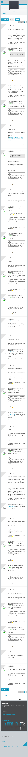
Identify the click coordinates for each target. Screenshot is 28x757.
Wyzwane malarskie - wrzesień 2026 (12, 722)
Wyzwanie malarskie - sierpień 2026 (12, 726)
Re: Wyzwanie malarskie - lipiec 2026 (12, 727)
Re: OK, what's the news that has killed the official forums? (15, 25)
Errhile (10, 50)
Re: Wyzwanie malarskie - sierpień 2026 (13, 723)
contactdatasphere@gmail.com (8, 714)
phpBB (9, 699)
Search (23, 16)
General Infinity (12, 11)
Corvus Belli (15, 746)
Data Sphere (7, 746)
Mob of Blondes (12, 87)
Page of (14, 22)
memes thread (12, 134)
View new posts (5, 720)
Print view (25, 16)
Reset (3, 741)
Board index (4, 11)
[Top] (24, 44)
